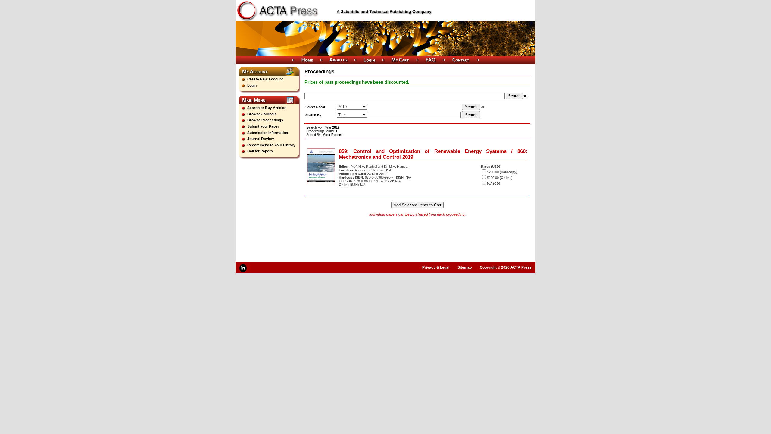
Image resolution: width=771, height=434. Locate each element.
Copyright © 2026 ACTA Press (506, 267)
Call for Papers (260, 151)
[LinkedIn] (243, 268)
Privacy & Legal (435, 267)
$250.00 (493, 172)
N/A (489, 183)
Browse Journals (261, 114)
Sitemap (464, 267)
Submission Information (267, 133)
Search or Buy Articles (266, 108)
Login (252, 85)
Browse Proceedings (265, 120)
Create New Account (265, 79)
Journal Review (260, 139)
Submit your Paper (263, 126)
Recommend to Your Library (271, 145)
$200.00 (493, 178)
